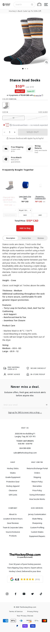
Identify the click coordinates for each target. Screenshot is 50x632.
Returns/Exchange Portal (37, 468)
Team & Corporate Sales (13, 527)
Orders (37, 473)
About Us (13, 514)
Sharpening (37, 523)
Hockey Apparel (12, 486)
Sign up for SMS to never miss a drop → (25, 412)
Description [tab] (10, 238)
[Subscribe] (45, 405)
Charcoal (5, 105)
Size (5, 112)
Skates (13, 473)
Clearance (13, 490)
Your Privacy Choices (25, 616)
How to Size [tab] (26, 238)
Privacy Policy (32, 611)
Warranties (37, 486)
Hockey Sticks (13, 468)
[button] (25, 95)
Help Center (37, 462)
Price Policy (37, 490)
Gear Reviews (13, 523)
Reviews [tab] (41, 238)
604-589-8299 (25, 448)
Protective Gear (12, 481)
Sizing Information (37, 494)
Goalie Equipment (12, 477)
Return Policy (37, 481)
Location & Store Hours (12, 518)
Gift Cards (13, 494)
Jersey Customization (37, 514)
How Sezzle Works (37, 499)
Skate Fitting (37, 518)
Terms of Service (15, 611)
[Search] (32, 4)
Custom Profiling (37, 527)
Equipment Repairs (37, 536)
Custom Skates (37, 532)
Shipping (37, 477)
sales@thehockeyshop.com (25, 452)
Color (9, 99)
